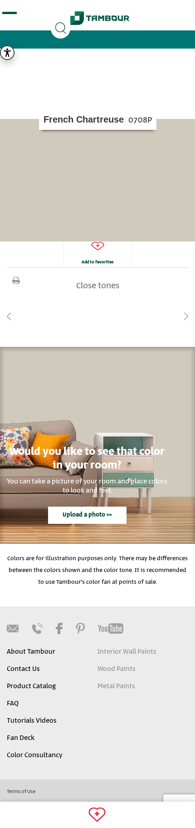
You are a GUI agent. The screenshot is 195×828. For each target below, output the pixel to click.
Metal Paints (116, 686)
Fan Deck (20, 738)
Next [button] (186, 316)
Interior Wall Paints (127, 652)
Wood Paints (117, 669)
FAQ (13, 704)
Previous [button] (9, 316)
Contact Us (23, 669)
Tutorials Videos (32, 721)
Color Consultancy (34, 755)
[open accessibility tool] (7, 52)
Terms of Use (21, 791)
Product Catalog (31, 686)
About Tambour (31, 652)
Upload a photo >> (87, 515)
